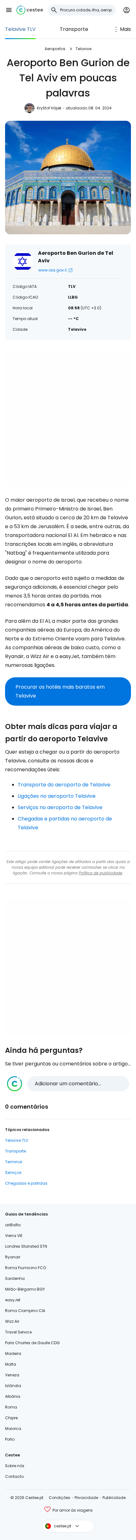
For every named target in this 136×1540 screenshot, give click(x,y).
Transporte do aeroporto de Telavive (64, 784)
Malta (10, 1364)
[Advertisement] (68, 418)
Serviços (13, 1172)
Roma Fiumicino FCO (25, 1267)
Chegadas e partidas (26, 1183)
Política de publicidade (100, 873)
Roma (11, 1407)
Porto (10, 1439)
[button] (9, 10)
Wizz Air (12, 1321)
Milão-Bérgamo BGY (25, 1289)
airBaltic (13, 1225)
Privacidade (86, 1497)
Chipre (11, 1417)
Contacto (14, 1476)
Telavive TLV (20, 29)
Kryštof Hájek (49, 108)
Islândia (13, 1385)
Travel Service (18, 1332)
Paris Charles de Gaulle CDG (32, 1342)
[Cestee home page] (29, 10)
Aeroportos (55, 48)
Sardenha (15, 1278)
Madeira (13, 1353)
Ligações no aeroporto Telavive (57, 796)
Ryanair (12, 1257)
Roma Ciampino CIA (25, 1310)
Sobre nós (14, 1465)
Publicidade (114, 1497)
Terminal (13, 1161)
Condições (59, 1497)
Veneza (12, 1375)
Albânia (12, 1396)
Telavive (83, 48)
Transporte (74, 29)
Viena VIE (13, 1235)
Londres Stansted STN (26, 1246)
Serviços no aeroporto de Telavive (60, 807)
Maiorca (13, 1428)
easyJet (12, 1300)
